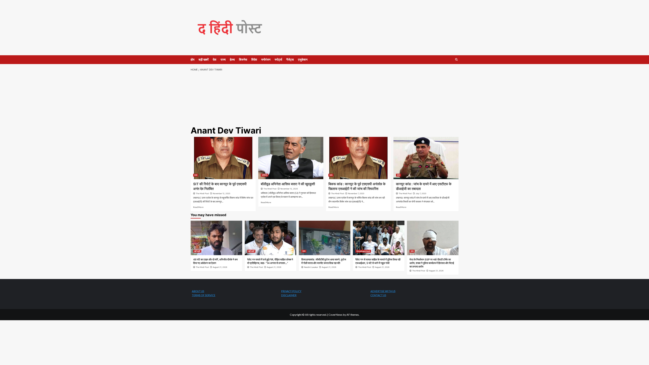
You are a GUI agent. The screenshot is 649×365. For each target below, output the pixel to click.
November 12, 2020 (221, 193)
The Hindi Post (202, 193)
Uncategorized (363, 251)
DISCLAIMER (288, 295)
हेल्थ (232, 59)
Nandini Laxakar (311, 267)
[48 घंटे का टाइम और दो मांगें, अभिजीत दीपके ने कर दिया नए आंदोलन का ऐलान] (216, 238)
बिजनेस (243, 59)
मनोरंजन (265, 59)
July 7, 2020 (421, 193)
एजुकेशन (302, 59)
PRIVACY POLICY (291, 291)
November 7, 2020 (356, 193)
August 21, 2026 (220, 267)
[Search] (456, 60)
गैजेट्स (290, 59)
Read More (198, 207)
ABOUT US (198, 291)
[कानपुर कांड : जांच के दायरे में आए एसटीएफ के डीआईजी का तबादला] (426, 158)
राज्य (223, 59)
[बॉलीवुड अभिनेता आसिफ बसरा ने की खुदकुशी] (290, 158)
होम (192, 59)
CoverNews (335, 314)
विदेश (254, 59)
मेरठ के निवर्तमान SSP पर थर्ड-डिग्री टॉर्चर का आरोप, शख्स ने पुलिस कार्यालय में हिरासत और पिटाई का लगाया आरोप (432, 263)
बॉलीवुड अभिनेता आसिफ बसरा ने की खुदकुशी (288, 184)
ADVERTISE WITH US (382, 291)
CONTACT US (378, 295)
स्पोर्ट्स (278, 59)
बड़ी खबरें (204, 59)
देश (214, 59)
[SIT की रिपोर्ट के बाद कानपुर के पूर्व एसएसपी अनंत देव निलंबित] (223, 158)
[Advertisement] (324, 99)
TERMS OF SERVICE (203, 295)
